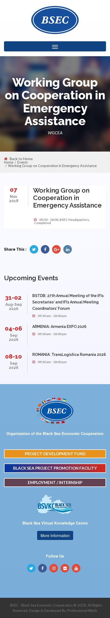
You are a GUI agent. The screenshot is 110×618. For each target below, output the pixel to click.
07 (13, 189)
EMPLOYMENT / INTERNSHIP (55, 482)
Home (8, 162)
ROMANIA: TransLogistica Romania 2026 (69, 354)
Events (22, 162)
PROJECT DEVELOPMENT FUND (55, 453)
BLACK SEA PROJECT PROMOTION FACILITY (55, 468)
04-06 (13, 328)
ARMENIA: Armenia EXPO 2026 (59, 326)
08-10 (13, 356)
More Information (55, 535)
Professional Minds (82, 610)
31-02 (13, 297)
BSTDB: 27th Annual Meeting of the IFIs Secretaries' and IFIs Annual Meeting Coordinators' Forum (68, 302)
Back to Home (21, 159)
